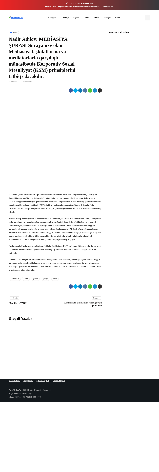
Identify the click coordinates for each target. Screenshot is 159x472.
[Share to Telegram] (95, 90)
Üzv (55, 279)
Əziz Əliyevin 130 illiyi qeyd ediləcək (118, 88)
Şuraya (45, 279)
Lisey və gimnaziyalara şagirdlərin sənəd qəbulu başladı (119, 117)
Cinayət (107, 18)
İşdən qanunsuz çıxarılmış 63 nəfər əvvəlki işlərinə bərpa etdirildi (140, 118)
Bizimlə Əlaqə (14, 381)
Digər (117, 18)
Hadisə (86, 18)
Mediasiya (15, 279)
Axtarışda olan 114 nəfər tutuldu (139, 88)
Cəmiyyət (52, 18)
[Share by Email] (100, 90)
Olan (26, 279)
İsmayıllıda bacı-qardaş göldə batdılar (140, 55)
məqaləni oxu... (109, 7)
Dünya (66, 18)
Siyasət (76, 18)
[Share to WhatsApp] (90, 90)
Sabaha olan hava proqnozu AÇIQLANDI (61, 348)
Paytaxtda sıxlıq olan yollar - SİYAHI (59, 365)
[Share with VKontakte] (85, 90)
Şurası (35, 279)
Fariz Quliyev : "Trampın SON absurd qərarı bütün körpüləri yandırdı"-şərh (119, 58)
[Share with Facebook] (71, 90)
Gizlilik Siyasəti (59, 381)
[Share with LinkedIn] (80, 90)
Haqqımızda (28, 381)
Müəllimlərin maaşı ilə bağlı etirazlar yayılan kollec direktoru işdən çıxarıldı (140, 151)
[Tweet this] (75, 90)
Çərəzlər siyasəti (43, 381)
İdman (96, 18)
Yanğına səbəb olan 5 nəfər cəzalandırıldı (60, 331)
